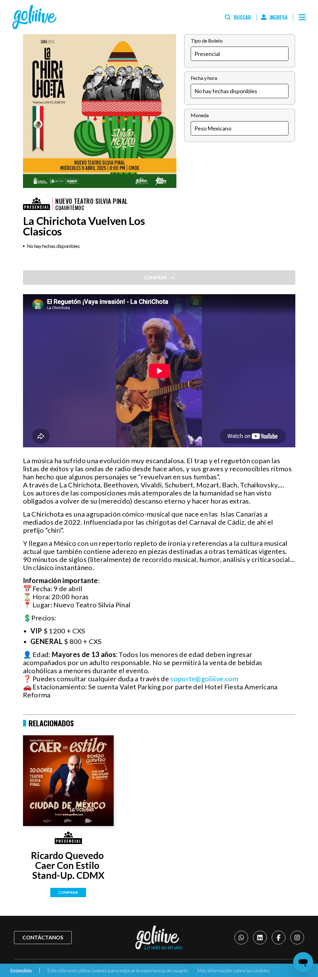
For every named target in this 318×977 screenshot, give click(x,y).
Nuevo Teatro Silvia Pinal (91, 201)
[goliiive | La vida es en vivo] (34, 17)
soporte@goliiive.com (204, 678)
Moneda (200, 115)
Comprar (68, 892)
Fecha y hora (204, 78)
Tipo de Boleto (207, 40)
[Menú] (302, 17)
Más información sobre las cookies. (233, 970)
